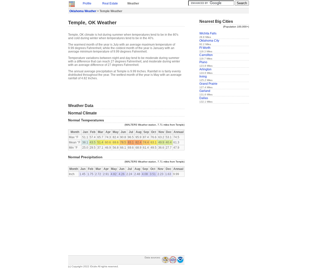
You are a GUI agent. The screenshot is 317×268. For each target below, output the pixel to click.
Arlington (205, 69)
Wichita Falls (207, 33)
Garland (204, 91)
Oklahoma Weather (82, 11)
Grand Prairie (208, 83)
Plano (203, 62)
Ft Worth (205, 48)
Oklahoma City (209, 40)
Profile (87, 3)
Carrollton (206, 55)
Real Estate (110, 3)
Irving (203, 76)
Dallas (203, 98)
